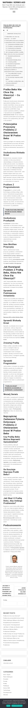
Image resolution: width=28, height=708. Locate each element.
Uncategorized (7, 692)
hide (19, 33)
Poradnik (5, 679)
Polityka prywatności (17, 705)
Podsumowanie (9, 85)
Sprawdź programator (13, 63)
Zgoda (8, 705)
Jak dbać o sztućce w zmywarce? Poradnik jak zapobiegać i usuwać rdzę (6, 590)
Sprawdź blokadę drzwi (13, 60)
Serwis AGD (6, 688)
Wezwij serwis (11, 65)
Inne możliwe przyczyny (13, 50)
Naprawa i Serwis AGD (14, 2)
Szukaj (5, 600)
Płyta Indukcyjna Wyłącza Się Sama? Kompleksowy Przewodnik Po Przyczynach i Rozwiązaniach (13, 622)
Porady (5, 681)
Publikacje (6, 685)
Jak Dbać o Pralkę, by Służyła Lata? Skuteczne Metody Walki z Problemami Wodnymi (13, 629)
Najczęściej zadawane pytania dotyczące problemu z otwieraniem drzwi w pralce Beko (13, 69)
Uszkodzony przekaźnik (13, 48)
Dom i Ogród (6, 674)
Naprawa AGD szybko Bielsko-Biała (13, 317)
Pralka (5, 683)
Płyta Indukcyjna (7, 677)
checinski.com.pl (8, 663)
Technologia (6, 690)
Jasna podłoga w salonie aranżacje (22, 590)
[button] (14, 12)
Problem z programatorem (14, 46)
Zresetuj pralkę (11, 61)
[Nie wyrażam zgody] (26, 703)
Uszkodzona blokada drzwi (14, 44)
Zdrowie (5, 694)
